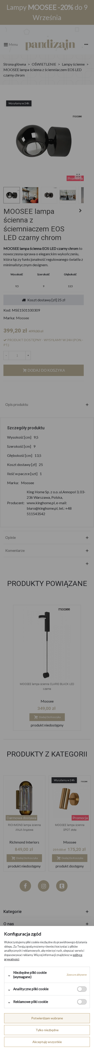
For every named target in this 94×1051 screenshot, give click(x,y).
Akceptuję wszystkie (47, 1042)
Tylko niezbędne (47, 1030)
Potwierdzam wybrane (47, 1018)
